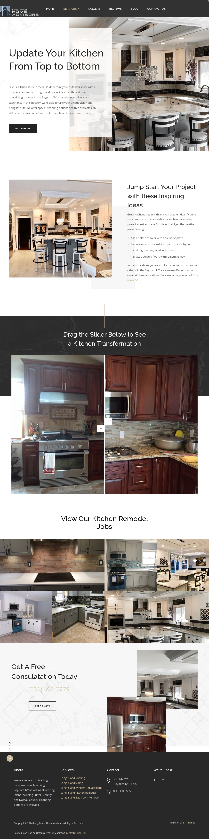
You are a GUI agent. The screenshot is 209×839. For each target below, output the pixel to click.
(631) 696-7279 (49, 689)
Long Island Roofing (72, 778)
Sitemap (190, 822)
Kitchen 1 (120, 546)
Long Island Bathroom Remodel (79, 797)
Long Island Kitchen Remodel (78, 792)
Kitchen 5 (120, 599)
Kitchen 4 (68, 599)
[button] (42, 706)
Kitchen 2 (172, 546)
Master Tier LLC (77, 832)
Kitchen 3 (15, 599)
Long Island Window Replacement (81, 788)
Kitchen (14, 546)
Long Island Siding (71, 783)
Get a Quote (23, 128)
